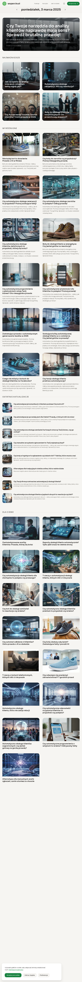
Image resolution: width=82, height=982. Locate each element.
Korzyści (45, 3)
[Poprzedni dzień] (65, 10)
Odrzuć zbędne (30, 975)
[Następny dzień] (17, 10)
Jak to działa (55, 3)
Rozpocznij (72, 3)
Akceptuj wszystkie (13, 975)
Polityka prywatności (16, 970)
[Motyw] (64, 3)
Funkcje (36, 3)
